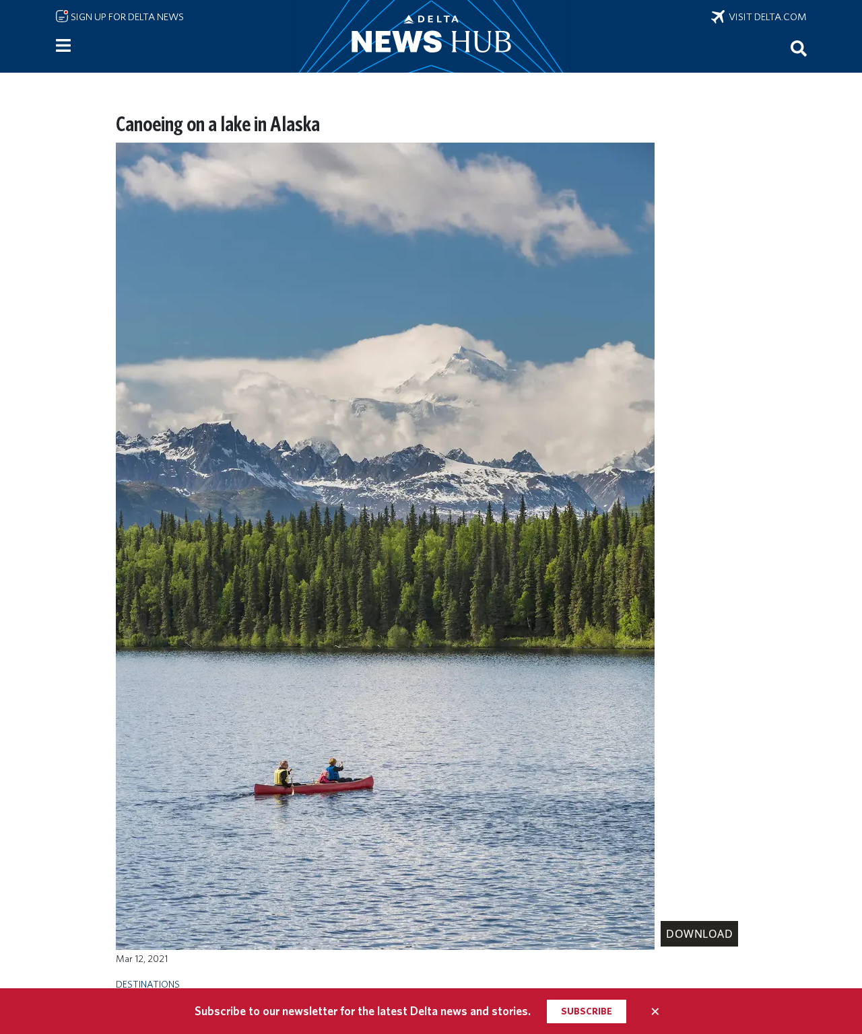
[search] (799, 48)
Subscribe (586, 1011)
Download (699, 933)
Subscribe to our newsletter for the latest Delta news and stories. (363, 1011)
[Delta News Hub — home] (431, 36)
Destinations (148, 984)
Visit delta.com (766, 17)
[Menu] (63, 46)
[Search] (799, 48)
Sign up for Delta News (126, 17)
